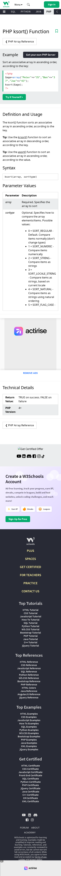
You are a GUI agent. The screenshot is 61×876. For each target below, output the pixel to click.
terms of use (41, 857)
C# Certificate (30, 798)
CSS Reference (29, 665)
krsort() (22, 137)
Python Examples (29, 729)
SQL (13, 11)
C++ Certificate (30, 794)
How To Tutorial (30, 619)
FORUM (24, 827)
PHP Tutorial (31, 635)
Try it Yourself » (14, 97)
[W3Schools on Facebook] (34, 456)
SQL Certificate (30, 778)
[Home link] (6, 4)
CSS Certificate (30, 768)
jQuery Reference (28, 697)
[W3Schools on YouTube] (19, 456)
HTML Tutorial (30, 609)
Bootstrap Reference (28, 681)
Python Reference (29, 674)
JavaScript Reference (29, 668)
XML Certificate (30, 801)
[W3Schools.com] (30, 542)
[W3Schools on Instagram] (39, 456)
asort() (22, 152)
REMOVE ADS (30, 373)
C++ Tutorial (30, 642)
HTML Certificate (30, 765)
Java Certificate (30, 791)
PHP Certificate (30, 785)
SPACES (30, 559)
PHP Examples (29, 739)
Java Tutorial (30, 639)
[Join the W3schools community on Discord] (29, 456)
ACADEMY (29, 832)
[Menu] (4, 11)
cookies (22, 859)
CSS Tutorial (30, 613)
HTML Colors (29, 687)
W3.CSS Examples (29, 733)
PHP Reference (29, 684)
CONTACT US (30, 591)
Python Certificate (30, 781)
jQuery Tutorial (30, 645)
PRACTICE (30, 583)
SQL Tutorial (30, 622)
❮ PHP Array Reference (19, 41)
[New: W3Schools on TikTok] (43, 456)
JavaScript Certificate (30, 772)
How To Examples (29, 723)
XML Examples (29, 746)
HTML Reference (29, 661)
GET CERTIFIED (30, 567)
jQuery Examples (29, 749)
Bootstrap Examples (29, 736)
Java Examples (29, 742)
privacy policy (36, 859)
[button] (28, 4)
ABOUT (35, 827)
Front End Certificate (30, 775)
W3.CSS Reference (29, 678)
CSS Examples (29, 717)
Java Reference (28, 691)
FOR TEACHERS (30, 575)
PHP (48, 11)
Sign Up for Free (17, 519)
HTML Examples (29, 713)
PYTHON (26, 11)
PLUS (30, 551)
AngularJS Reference (29, 694)
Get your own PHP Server (40, 54)
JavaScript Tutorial (30, 616)
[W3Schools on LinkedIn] (24, 456)
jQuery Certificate (30, 788)
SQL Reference (29, 671)
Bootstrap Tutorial (30, 632)
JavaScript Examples (28, 720)
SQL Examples (29, 726)
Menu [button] (17, 4)
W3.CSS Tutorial (30, 629)
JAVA (38, 11)
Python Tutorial (30, 626)
